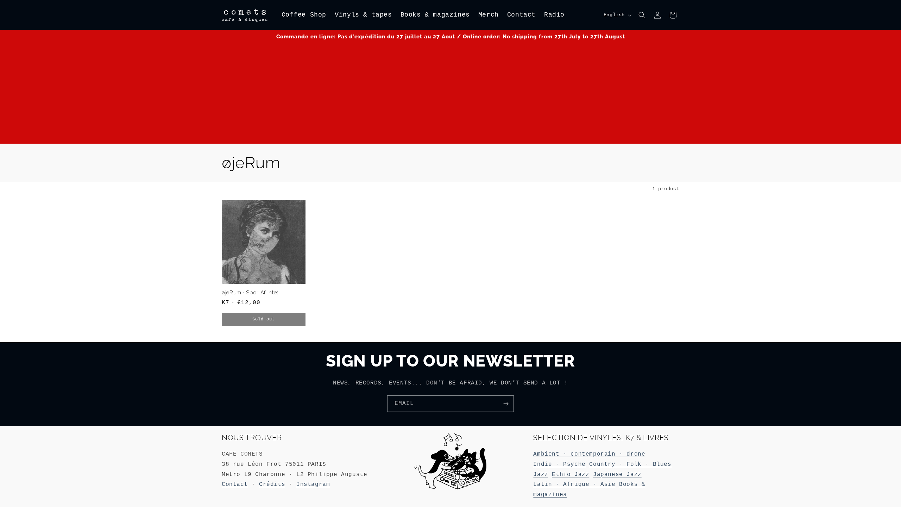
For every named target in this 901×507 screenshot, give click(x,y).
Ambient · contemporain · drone (589, 454)
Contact (235, 484)
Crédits (272, 484)
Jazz (540, 474)
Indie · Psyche (559, 464)
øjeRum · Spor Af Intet (250, 292)
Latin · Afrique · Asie (574, 484)
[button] (642, 15)
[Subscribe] (505, 403)
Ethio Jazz (570, 474)
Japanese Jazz (617, 474)
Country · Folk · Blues (630, 464)
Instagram (313, 484)
